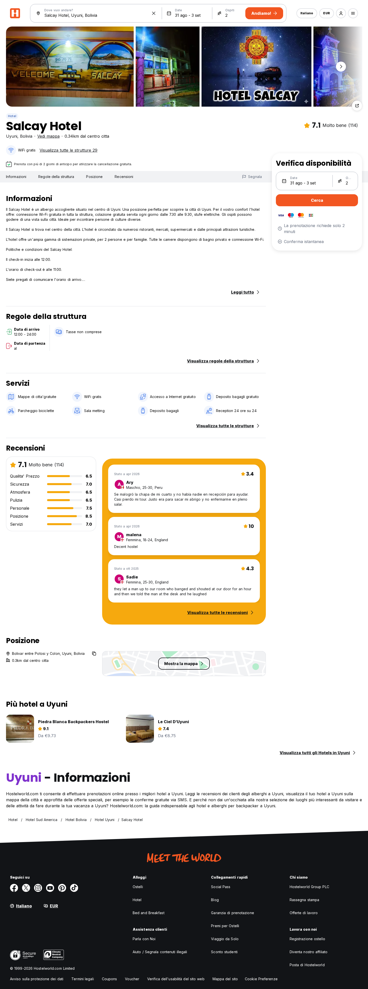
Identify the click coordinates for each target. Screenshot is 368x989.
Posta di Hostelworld (307, 965)
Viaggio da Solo (225, 939)
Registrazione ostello (307, 939)
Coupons (109, 979)
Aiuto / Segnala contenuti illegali (160, 952)
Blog (215, 900)
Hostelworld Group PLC (309, 887)
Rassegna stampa (304, 900)
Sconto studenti (224, 952)
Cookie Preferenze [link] (261, 979)
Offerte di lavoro (304, 913)
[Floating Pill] (341, 67)
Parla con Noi (144, 939)
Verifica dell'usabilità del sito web (176, 979)
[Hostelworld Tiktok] (74, 888)
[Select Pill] (341, 13)
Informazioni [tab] (16, 176)
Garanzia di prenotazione (232, 913)
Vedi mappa (48, 136)
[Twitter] (26, 888)
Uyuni (11, 136)
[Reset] (154, 13)
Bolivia (26, 136)
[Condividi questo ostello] (357, 106)
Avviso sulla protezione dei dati (36, 979)
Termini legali (82, 979)
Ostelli (138, 887)
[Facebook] (14, 888)
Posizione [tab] (94, 176)
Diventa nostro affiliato (308, 952)
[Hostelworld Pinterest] (62, 888)
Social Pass (220, 887)
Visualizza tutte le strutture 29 (68, 150)
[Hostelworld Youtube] (50, 888)
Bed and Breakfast (148, 913)
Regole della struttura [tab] (56, 176)
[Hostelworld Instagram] (38, 888)
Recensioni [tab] (124, 176)
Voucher (132, 979)
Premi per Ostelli (225, 926)
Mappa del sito (225, 979)
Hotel (12, 116)
